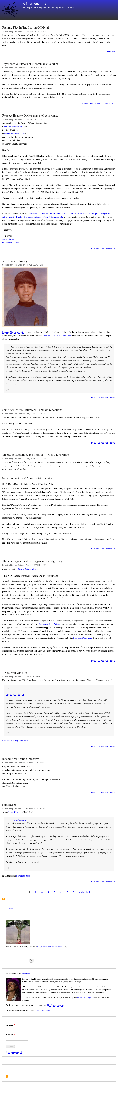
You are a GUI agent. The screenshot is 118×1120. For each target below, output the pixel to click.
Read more (111, 51)
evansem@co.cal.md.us (14, 133)
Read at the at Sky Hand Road (15, 740)
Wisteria (57, 624)
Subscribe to (3, 899)
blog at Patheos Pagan (28, 568)
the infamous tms (33, 3)
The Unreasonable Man (56, 1005)
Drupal (16, 1112)
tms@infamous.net (10, 242)
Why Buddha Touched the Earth (57, 335)
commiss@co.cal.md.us (14, 126)
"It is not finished (18, 819)
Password (9, 1035)
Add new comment (96, 103)
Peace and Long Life (85, 997)
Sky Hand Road (23, 875)
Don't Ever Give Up (15, 693)
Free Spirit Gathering (82, 637)
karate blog (13, 812)
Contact (5, 1106)
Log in (10, 908)
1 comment (109, 103)
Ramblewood (44, 624)
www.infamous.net (10, 239)
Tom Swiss (25, 973)
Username (10, 1025)
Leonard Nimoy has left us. (14, 332)
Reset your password (14, 1052)
